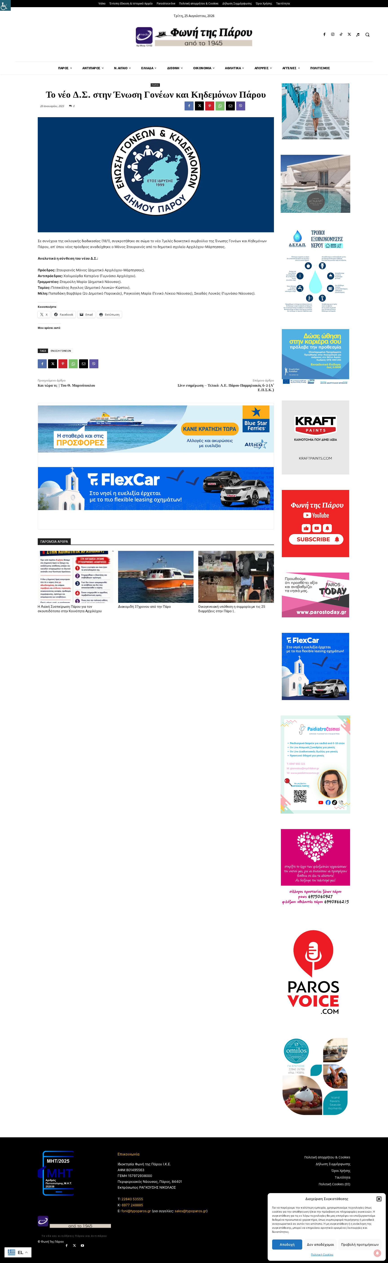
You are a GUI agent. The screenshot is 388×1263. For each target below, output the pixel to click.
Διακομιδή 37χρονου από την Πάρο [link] (144, 607)
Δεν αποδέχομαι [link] (320, 1244)
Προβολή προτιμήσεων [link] (360, 1244)
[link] (5, 5)
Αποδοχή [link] (287, 1244)
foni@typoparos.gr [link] (136, 1211)
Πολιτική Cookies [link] (322, 1254)
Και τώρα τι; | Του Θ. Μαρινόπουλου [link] (66, 385)
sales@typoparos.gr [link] (190, 1211)
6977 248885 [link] (132, 1205)
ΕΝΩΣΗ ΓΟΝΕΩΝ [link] (61, 350)
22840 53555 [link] (132, 1199)
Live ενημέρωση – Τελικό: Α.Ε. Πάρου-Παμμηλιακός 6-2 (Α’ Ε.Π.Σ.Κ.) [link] (226, 387)
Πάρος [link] (155, 85)
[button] (379, 1199)
